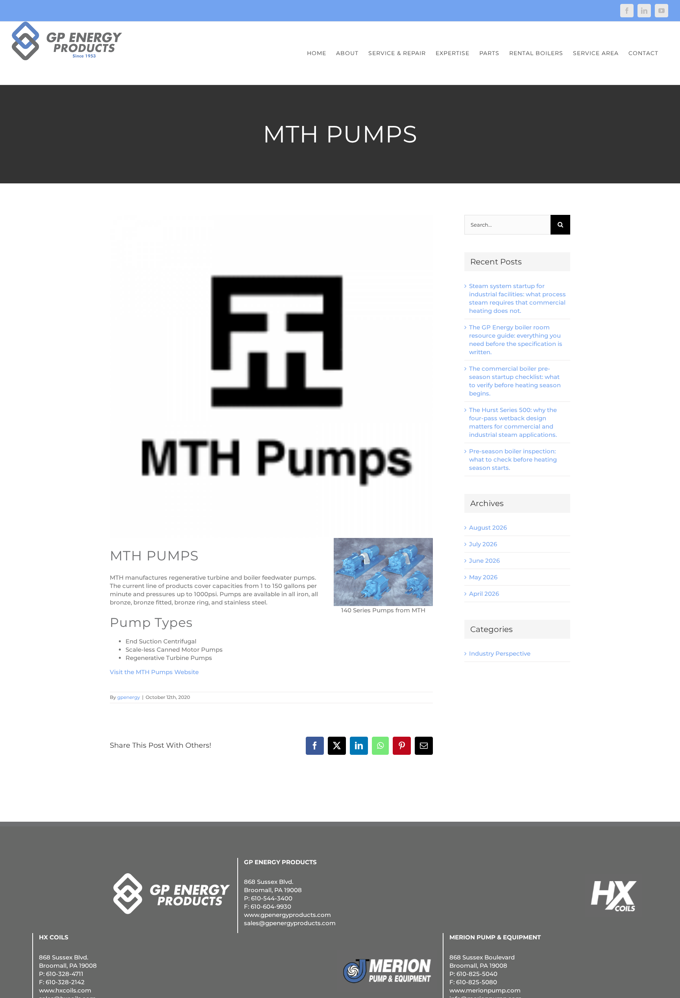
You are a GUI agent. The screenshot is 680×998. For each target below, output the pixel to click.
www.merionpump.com (485, 990)
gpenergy (128, 697)
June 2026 (484, 560)
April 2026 (484, 593)
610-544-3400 (271, 898)
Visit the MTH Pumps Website (154, 672)
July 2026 (483, 544)
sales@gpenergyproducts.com (290, 923)
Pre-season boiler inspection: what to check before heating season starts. (513, 459)
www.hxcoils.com (65, 990)
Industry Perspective (499, 653)
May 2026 (483, 577)
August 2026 (488, 527)
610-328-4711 (64, 974)
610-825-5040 (476, 974)
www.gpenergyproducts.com (287, 915)
